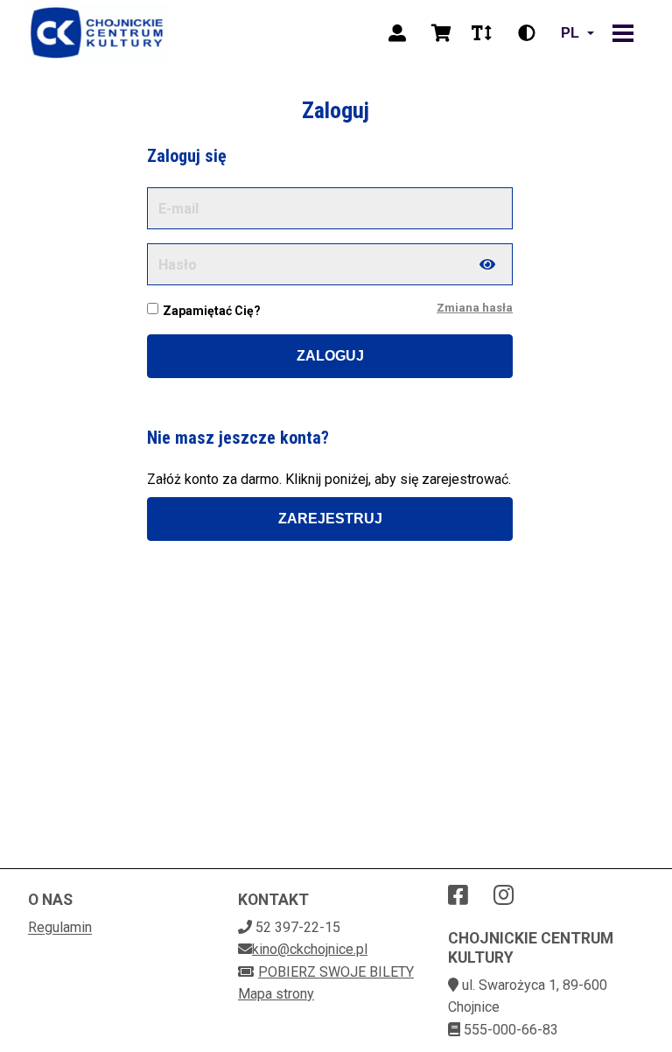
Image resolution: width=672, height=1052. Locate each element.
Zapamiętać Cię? (212, 311)
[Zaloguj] (397, 33)
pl (570, 32)
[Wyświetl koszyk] (441, 33)
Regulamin (60, 927)
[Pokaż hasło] (487, 264)
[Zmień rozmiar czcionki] (481, 33)
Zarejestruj (330, 518)
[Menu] (623, 33)
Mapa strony (276, 993)
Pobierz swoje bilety (336, 972)
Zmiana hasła (475, 307)
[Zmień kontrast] (527, 33)
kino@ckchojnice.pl (310, 949)
